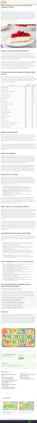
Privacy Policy (24, 421)
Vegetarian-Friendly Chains (25, 377)
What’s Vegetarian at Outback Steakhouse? (9, 380)
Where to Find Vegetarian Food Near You (27, 378)
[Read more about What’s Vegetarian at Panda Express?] (26, 405)
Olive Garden (29, 322)
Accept (29, 421)
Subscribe (21, 358)
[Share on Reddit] (13, 22)
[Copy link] (18, 22)
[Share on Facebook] (4, 22)
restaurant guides (9, 322)
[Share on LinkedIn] (11, 22)
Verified (22, 355)
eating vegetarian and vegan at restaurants (25, 321)
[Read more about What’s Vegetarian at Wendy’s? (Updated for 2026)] (10, 405)
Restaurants (10, 414)
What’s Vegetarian (13, 20)
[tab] (18, 292)
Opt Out (34, 421)
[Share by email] (15, 22)
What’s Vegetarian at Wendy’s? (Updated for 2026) (9, 412)
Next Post (34, 393)
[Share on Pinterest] (9, 22)
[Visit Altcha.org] (33, 355)
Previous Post (4, 393)
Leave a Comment (5, 414)
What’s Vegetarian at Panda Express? (26, 412)
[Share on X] (6, 22)
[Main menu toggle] (35, 2)
